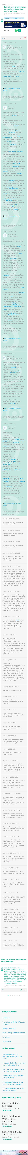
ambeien (5, 289)
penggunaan (7, 76)
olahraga (19, 173)
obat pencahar (13, 188)
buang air (12, 132)
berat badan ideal (13, 315)
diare (16, 204)
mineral (15, 209)
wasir (22, 287)
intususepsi (6, 464)
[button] (14, 38)
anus (17, 76)
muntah (18, 306)
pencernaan (20, 441)
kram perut (15, 304)
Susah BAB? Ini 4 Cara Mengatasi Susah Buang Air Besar (12, 1057)
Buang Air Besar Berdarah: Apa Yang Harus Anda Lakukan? (13, 1070)
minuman (5, 171)
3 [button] (12, 995)
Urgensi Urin (6, 1041)
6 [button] (19, 995)
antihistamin (6, 470)
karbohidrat (17, 371)
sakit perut (12, 199)
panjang (13, 303)
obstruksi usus (7, 463)
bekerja (14, 115)
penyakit (13, 461)
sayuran (13, 313)
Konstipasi (6, 1018)
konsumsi (16, 166)
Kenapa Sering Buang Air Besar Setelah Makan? (13, 1077)
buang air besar (7, 137)
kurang (14, 66)
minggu (18, 136)
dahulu (19, 246)
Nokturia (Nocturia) (9, 1028)
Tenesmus (6, 1037)
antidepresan (18, 470)
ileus (18, 463)
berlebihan (6, 446)
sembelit (15, 131)
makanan (13, 372)
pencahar (21, 71)
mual (14, 306)
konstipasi (13, 144)
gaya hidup (16, 163)
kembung (6, 199)
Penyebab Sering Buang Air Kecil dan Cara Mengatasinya (13, 1064)
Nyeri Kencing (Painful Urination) (13, 1033)
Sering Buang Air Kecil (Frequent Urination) (13, 1023)
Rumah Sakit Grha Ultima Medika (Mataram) (11, 1119)
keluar (20, 253)
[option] (14, 979)
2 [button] (10, 995)
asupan (13, 367)
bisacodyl (10, 187)
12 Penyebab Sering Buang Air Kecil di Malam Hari (13, 1090)
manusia (16, 442)
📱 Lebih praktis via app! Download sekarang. (12, 89)
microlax (16, 126)
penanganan (12, 151)
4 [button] (14, 995)
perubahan (6, 478)
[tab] (14, 493)
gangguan (13, 206)
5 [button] (17, 995)
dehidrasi (9, 200)
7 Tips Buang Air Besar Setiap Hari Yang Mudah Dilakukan (12, 1083)
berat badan (13, 258)
